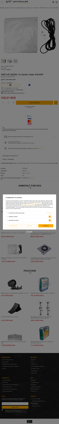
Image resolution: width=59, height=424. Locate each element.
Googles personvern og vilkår (28, 204)
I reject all (29, 226)
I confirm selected (13, 226)
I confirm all (46, 226)
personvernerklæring (37, 203)
